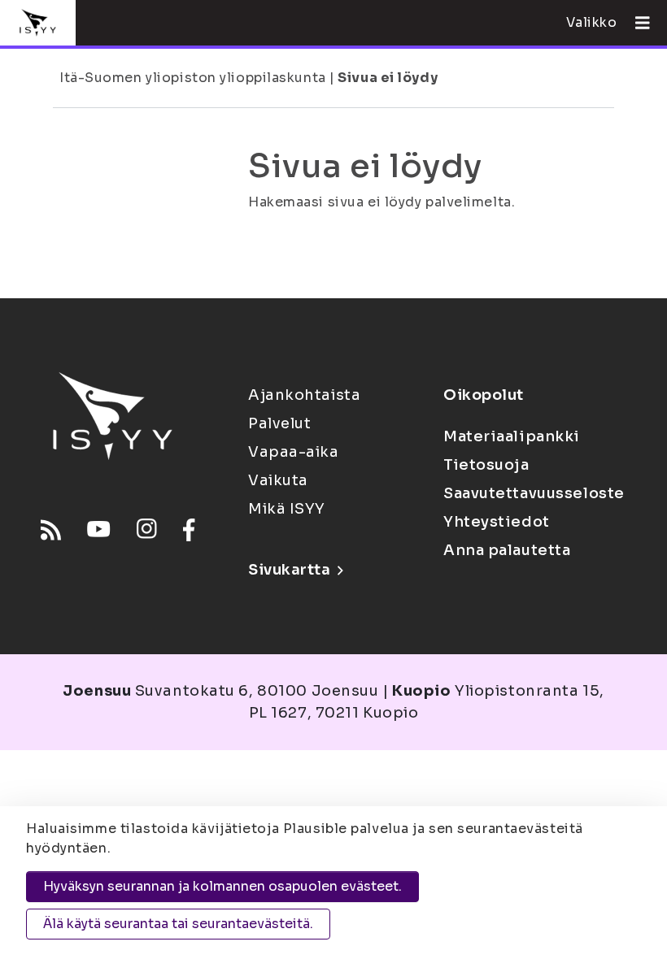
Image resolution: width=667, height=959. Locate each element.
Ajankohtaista (304, 395)
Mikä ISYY (286, 509)
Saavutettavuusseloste (534, 493)
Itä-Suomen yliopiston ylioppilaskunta (192, 77)
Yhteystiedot (496, 522)
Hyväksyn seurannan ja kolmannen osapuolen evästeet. (222, 886)
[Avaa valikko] (636, 23)
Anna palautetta (506, 550)
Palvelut (279, 423)
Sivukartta (289, 570)
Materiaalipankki (511, 436)
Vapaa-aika (293, 452)
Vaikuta (278, 480)
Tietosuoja (486, 465)
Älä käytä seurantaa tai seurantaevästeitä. (178, 923)
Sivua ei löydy (388, 77)
